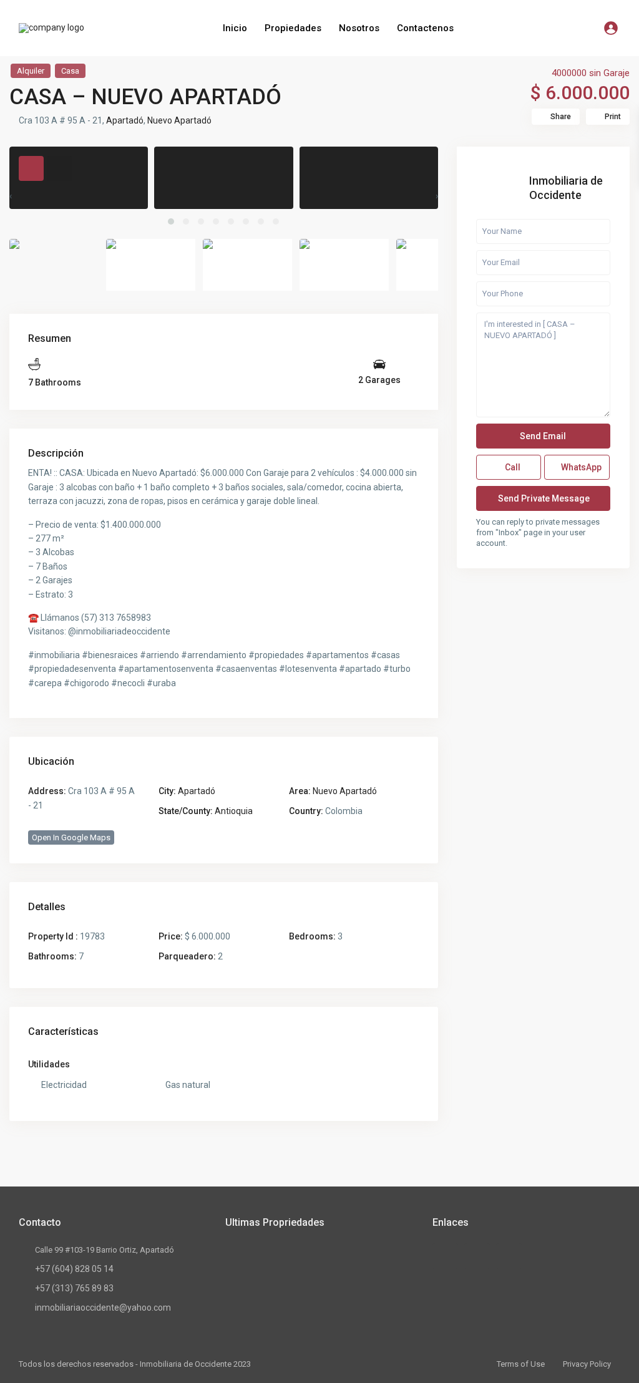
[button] (170, 221)
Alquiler (30, 70)
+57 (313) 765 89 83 (74, 1288)
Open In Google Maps (71, 837)
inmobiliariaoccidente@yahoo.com (103, 1308)
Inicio (235, 28)
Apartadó (125, 120)
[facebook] (445, 1256)
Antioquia (234, 811)
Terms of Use (521, 1364)
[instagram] (509, 1256)
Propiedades (293, 28)
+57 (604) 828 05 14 (74, 1269)
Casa (70, 70)
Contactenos (425, 28)
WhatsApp (580, 467)
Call (511, 467)
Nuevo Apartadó (179, 120)
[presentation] (10, 196)
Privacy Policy (587, 1364)
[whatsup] (477, 1256)
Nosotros (359, 28)
